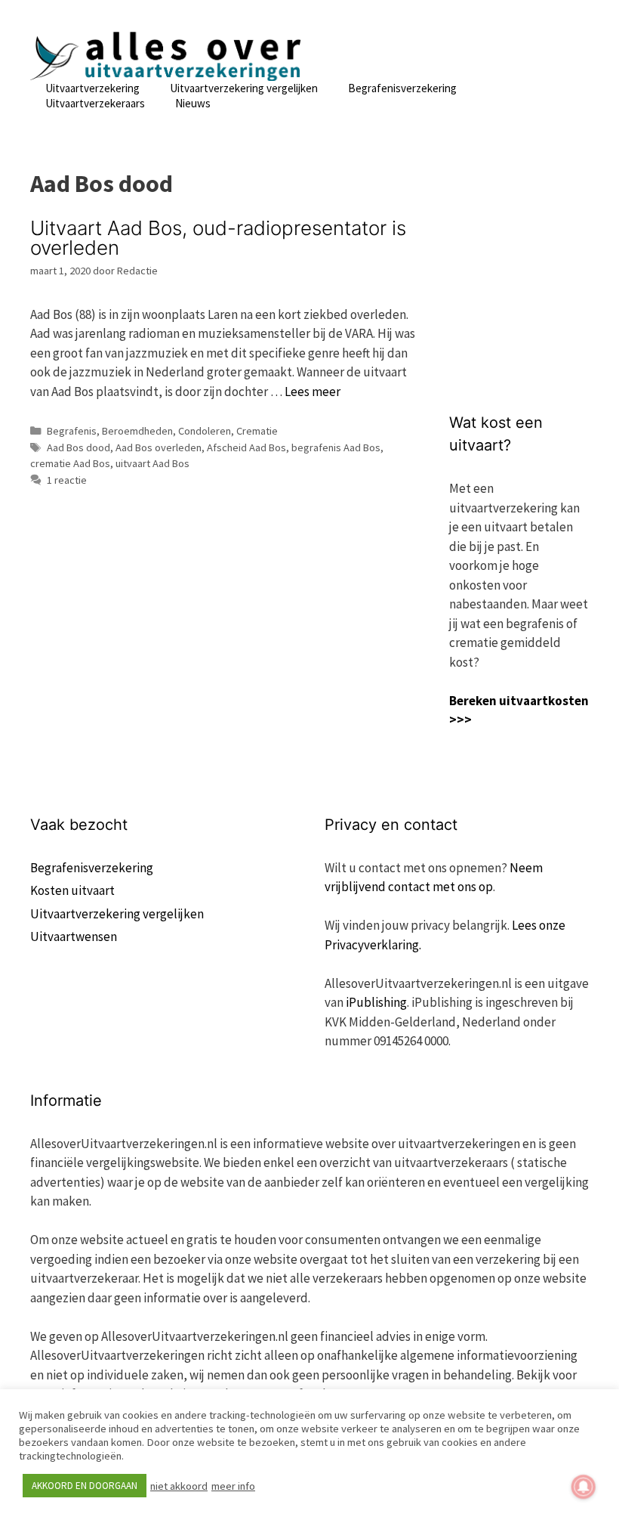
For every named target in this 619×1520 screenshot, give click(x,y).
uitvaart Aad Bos (152, 463)
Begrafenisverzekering (402, 88)
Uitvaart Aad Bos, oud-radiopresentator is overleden (218, 237)
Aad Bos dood (78, 447)
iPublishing (376, 1002)
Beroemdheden (137, 431)
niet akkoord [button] (179, 1486)
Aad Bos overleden (158, 447)
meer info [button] (233, 1486)
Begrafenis (72, 431)
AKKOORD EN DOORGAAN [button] (84, 1485)
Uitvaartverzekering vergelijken (244, 88)
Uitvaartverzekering (92, 88)
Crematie (257, 431)
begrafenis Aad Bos (335, 447)
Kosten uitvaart (72, 890)
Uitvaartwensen (73, 936)
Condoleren (204, 431)
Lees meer (312, 391)
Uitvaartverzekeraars (95, 103)
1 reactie (67, 480)
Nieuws (193, 103)
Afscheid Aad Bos (246, 447)
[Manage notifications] (583, 1487)
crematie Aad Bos (70, 463)
